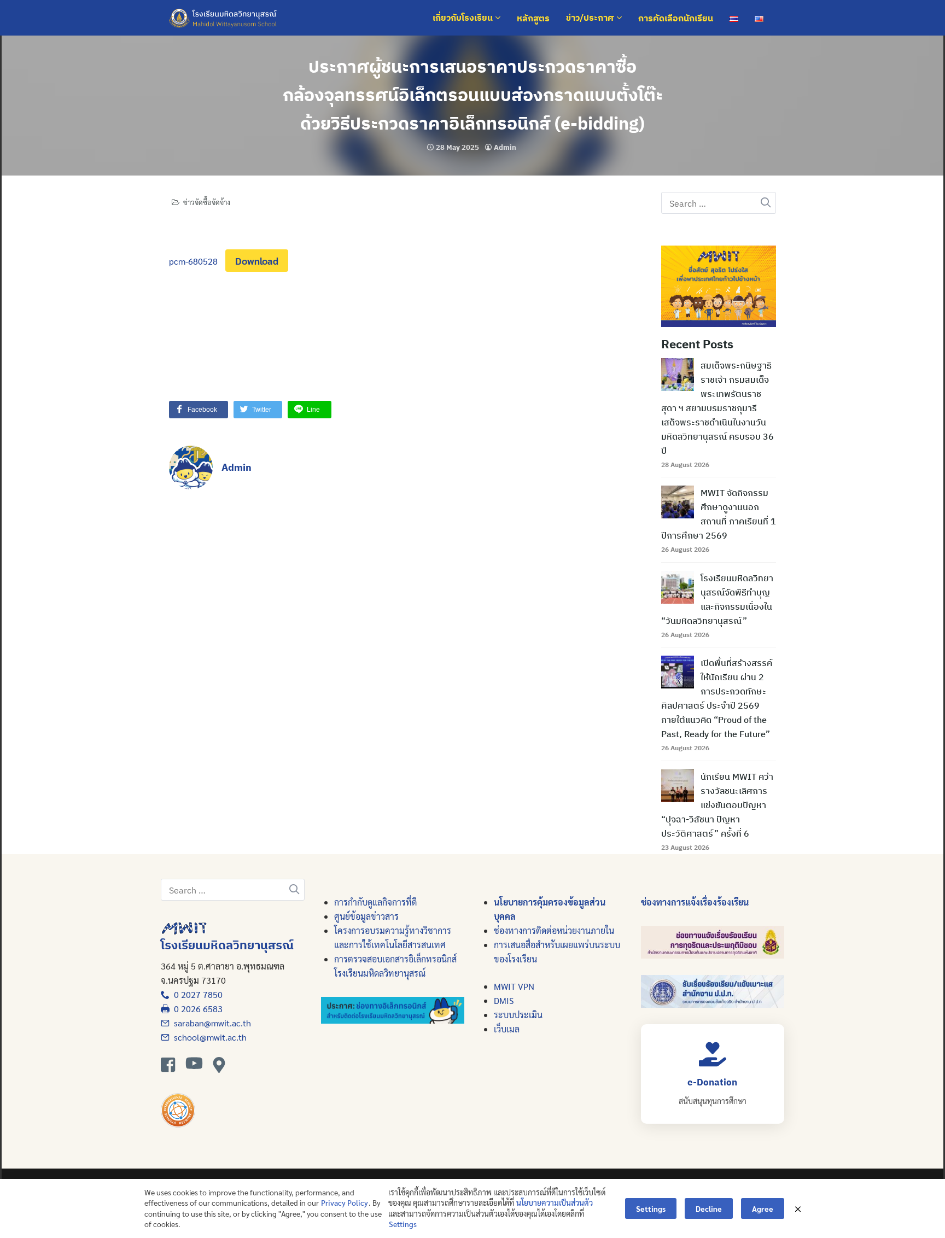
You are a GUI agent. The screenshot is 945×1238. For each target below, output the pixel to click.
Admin (505, 147)
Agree (762, 1208)
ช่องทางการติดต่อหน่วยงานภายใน (554, 930)
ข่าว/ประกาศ (591, 18)
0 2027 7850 (196, 994)
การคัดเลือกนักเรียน (675, 18)
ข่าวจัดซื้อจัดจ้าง (206, 202)
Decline (709, 1208)
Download (256, 260)
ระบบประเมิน (518, 1014)
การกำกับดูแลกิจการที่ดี (375, 902)
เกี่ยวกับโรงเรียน (464, 18)
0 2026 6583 (196, 1008)
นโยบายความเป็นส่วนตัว (554, 1202)
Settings (403, 1224)
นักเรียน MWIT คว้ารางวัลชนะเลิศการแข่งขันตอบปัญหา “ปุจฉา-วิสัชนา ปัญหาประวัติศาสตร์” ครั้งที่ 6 (717, 805)
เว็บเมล (507, 1029)
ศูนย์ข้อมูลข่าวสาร (366, 916)
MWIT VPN (514, 986)
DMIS (504, 1000)
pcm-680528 (193, 261)
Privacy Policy (344, 1202)
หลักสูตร (533, 18)
